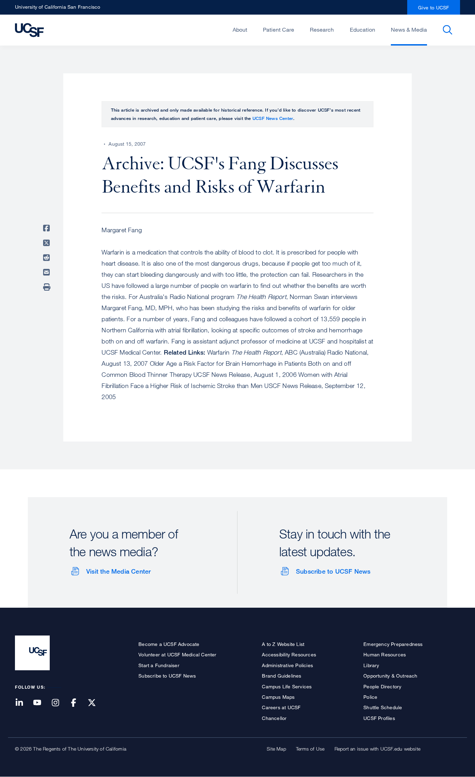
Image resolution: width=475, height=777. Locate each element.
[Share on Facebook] (47, 228)
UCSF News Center (272, 118)
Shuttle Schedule (382, 707)
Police (370, 697)
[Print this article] (47, 287)
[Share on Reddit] (47, 257)
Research (322, 29)
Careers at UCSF (281, 707)
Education (362, 29)
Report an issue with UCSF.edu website (377, 749)
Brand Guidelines (281, 676)
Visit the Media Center (118, 571)
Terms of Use (310, 749)
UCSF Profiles (379, 718)
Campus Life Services (287, 686)
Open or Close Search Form (447, 29)
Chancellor (274, 718)
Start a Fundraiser (158, 665)
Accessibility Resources (289, 654)
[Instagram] (59, 703)
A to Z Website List (283, 644)
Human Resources (384, 654)
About (240, 29)
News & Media (409, 29)
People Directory (382, 686)
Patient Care (278, 29)
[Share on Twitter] (47, 243)
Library (371, 665)
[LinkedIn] (23, 703)
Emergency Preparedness (392, 644)
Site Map (276, 749)
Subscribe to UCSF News (333, 571)
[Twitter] (96, 703)
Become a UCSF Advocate (168, 644)
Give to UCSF (433, 7)
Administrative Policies (287, 665)
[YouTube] (41, 703)
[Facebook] (78, 703)
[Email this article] (47, 272)
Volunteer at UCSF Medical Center (177, 654)
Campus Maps (278, 697)
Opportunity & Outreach (390, 676)
